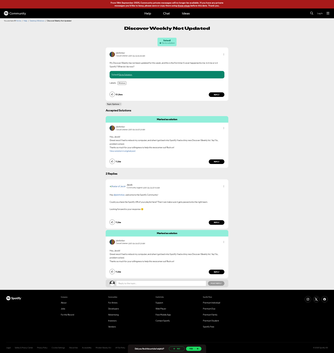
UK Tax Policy (120, 347)
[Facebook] (324, 299)
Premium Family (210, 314)
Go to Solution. (125, 74)
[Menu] (328, 13)
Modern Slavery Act (103, 347)
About (64, 302)
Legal (8, 347)
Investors (112, 320)
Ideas (186, 13)
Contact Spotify (163, 320)
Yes (191, 348)
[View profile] (112, 54)
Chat (166, 13)
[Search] (311, 13)
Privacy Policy (42, 347)
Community (17, 13)
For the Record (67, 314)
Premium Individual (211, 302)
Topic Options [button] (113, 104)
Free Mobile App (163, 314)
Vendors (112, 326)
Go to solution (168, 42)
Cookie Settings (58, 347)
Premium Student (211, 320)
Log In (320, 13)
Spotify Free (208, 326)
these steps (184, 5)
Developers (113, 308)
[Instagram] (308, 299)
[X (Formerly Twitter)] (316, 299)
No (178, 348)
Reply (216, 94)
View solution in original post (122, 150)
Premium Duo (209, 308)
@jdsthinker (119, 194)
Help (147, 13)
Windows (121, 83)
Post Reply (216, 283)
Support (159, 302)
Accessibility (87, 347)
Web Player (161, 308)
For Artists (113, 302)
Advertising (113, 314)
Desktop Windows (37, 20)
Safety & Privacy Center (24, 347)
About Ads (73, 347)
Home (18, 20)
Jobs (63, 308)
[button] (224, 54)
